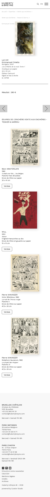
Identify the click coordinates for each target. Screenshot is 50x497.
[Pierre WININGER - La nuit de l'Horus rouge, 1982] (25, 273)
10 (18, 382)
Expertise (12, 11)
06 (8, 382)
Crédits (4, 479)
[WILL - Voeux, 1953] (25, 210)
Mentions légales (8, 476)
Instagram (6, 468)
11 (19, 382)
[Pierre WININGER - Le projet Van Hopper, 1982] (25, 336)
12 (21, 382)
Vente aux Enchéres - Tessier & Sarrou (15, 18)
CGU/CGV (5, 474)
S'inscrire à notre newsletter (13, 471)
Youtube (10, 468)
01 (4, 382)
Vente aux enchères (24, 11)
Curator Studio (17, 488)
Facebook (3, 468)
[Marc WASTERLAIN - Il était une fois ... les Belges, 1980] (25, 147)
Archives (5, 481)
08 (13, 382)
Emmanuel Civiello (10, 62)
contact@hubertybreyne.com (13, 414)
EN (41, 4)
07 (11, 382)
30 (27, 382)
